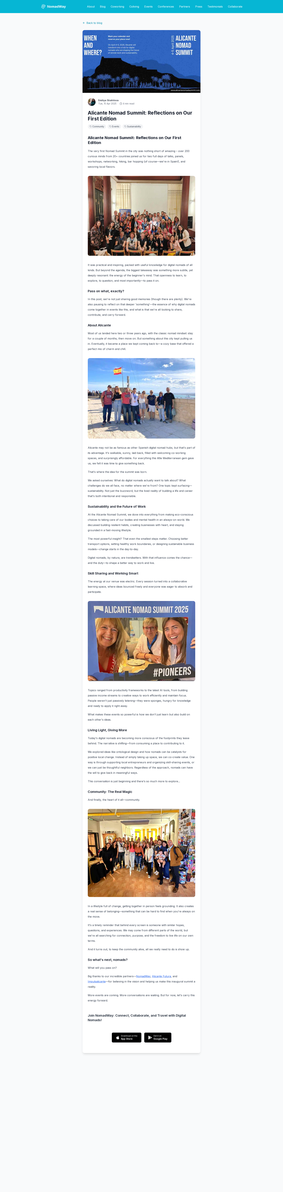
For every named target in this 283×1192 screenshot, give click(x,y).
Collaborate (235, 6)
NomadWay (143, 976)
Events (148, 6)
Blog (102, 6)
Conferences (166, 6)
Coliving (134, 6)
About (91, 6)
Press (198, 6)
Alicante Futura (161, 976)
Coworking (117, 6)
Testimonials (215, 6)
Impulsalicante (97, 981)
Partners (184, 6)
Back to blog (94, 23)
